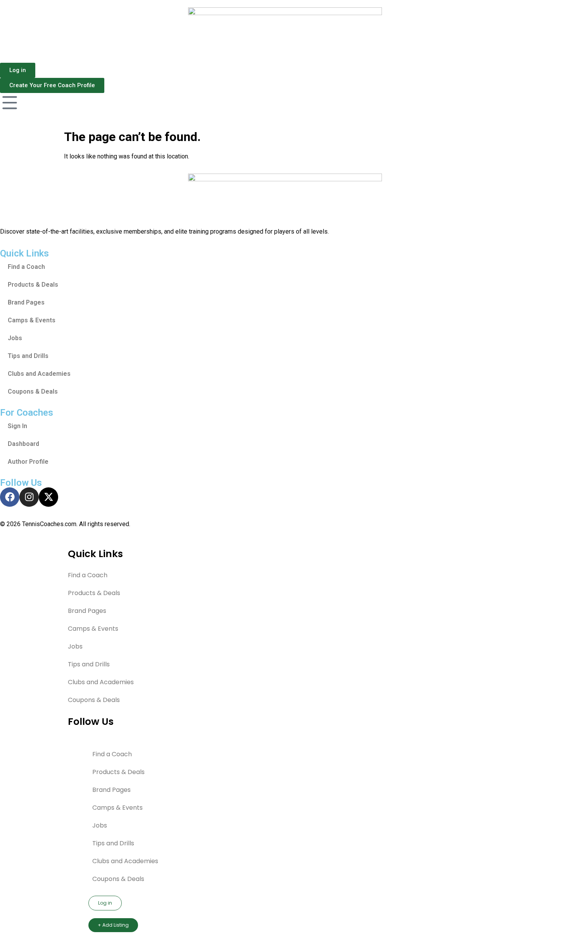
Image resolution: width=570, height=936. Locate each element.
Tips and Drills (28, 356)
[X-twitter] (48, 497)
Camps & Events (31, 320)
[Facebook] (9, 497)
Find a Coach (26, 266)
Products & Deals (33, 284)
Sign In (17, 426)
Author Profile (28, 461)
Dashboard (23, 443)
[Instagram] (29, 497)
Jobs (15, 338)
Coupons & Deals (33, 391)
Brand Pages (26, 302)
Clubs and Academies (39, 373)
